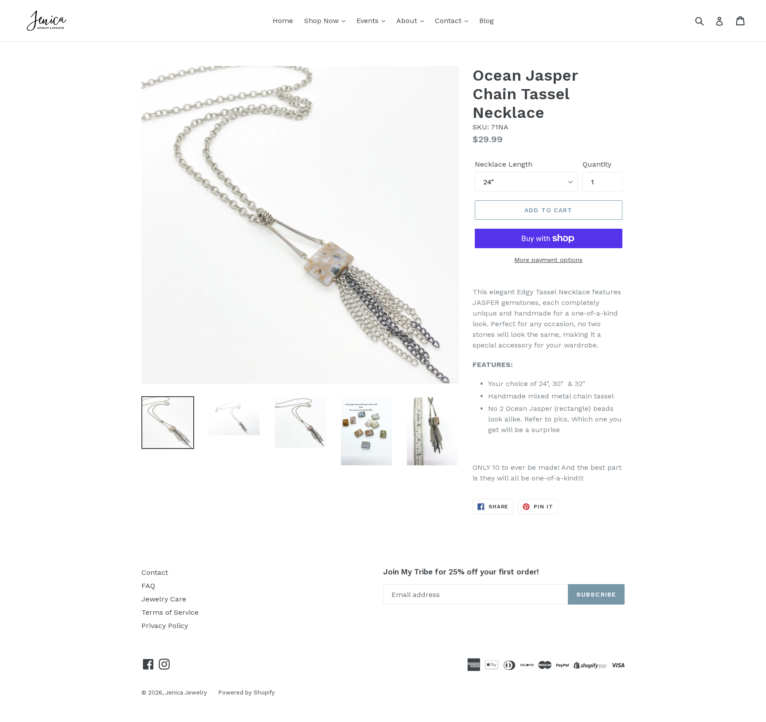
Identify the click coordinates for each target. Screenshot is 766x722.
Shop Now (322, 20)
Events (368, 20)
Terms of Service (170, 612)
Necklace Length (503, 164)
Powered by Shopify (246, 692)
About (407, 20)
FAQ (148, 586)
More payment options (548, 259)
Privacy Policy (164, 625)
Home (283, 20)
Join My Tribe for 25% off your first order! (461, 571)
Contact (449, 20)
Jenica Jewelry (186, 692)
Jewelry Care (163, 599)
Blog (486, 20)
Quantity (596, 164)
